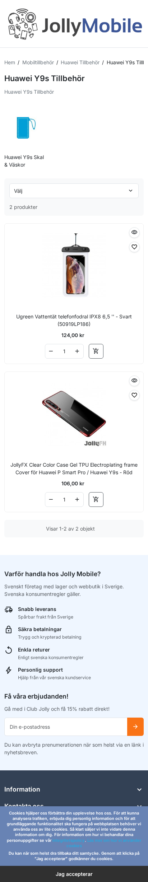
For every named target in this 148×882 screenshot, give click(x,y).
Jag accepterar (74, 874)
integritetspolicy (68, 840)
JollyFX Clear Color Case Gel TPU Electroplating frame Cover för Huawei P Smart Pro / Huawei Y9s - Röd (74, 468)
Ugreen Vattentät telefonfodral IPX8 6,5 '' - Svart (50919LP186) (74, 320)
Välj (18, 191)
